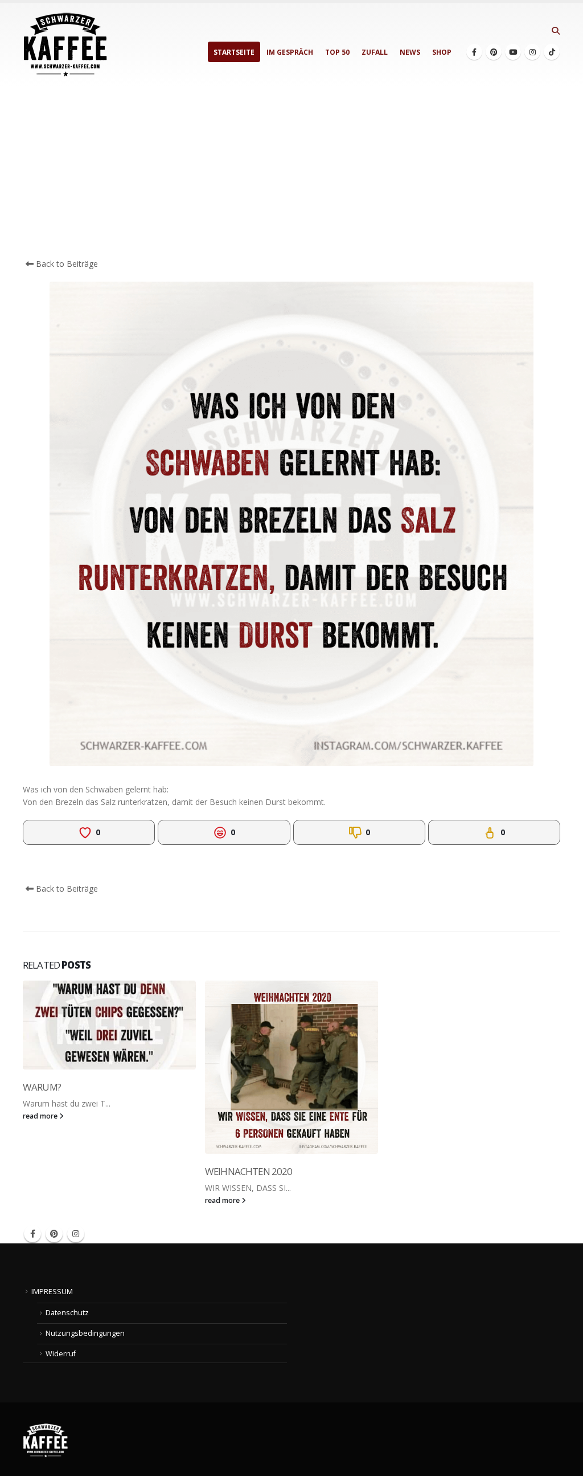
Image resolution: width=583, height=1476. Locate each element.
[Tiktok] (552, 52)
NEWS (410, 52)
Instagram (75, 1233)
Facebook (32, 1233)
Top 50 (337, 52)
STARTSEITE (234, 52)
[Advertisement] (291, 172)
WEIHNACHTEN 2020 (249, 1171)
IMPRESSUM (52, 1291)
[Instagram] (532, 52)
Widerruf (61, 1354)
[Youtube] (513, 52)
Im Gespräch (289, 52)
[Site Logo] (65, 45)
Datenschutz (67, 1313)
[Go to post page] (109, 1025)
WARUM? (42, 1086)
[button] (555, 31)
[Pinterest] (494, 52)
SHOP (441, 52)
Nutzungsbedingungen (85, 1333)
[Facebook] (474, 52)
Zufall (375, 52)
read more (41, 1116)
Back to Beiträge (66, 263)
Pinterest (54, 1233)
